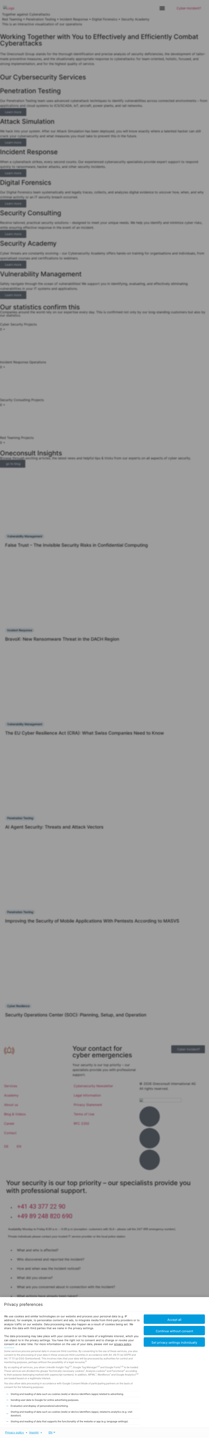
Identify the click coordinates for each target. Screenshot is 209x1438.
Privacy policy (14, 1432)
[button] (174, 1342)
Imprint (34, 1432)
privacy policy (122, 1344)
